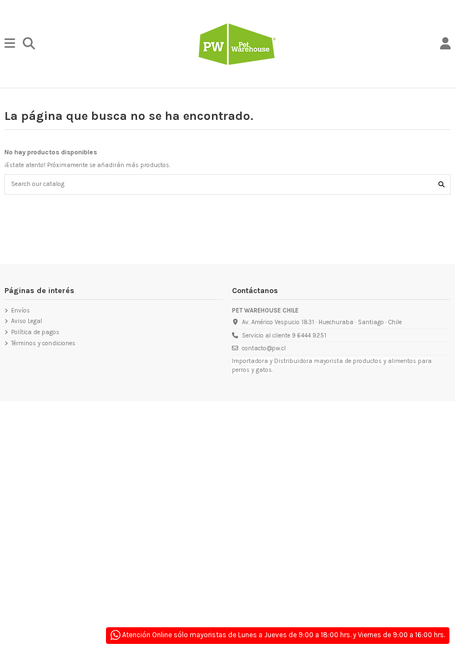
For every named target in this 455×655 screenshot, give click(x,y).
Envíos (20, 310)
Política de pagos (35, 332)
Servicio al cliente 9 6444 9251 (284, 335)
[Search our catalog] (441, 184)
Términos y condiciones (43, 343)
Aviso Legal (26, 321)
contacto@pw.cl (264, 348)
